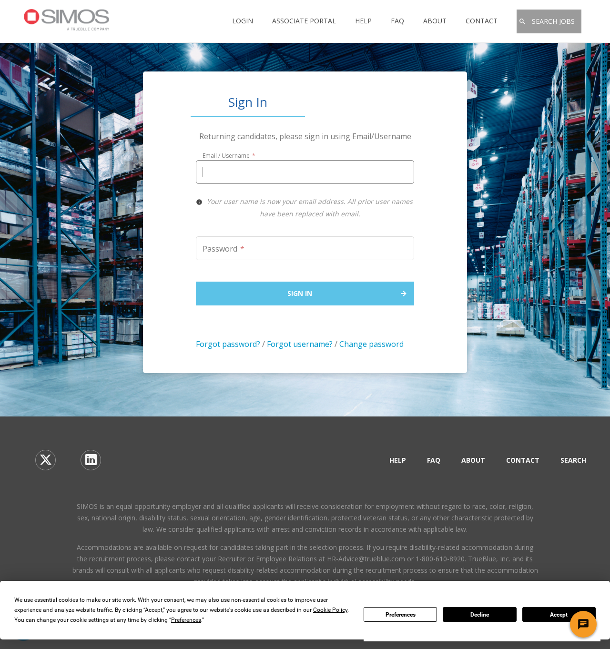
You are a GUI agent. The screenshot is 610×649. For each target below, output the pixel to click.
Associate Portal (304, 20)
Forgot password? (228, 344)
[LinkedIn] (91, 460)
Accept (559, 614)
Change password (371, 344)
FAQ (397, 20)
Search (573, 460)
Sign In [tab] (247, 103)
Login (242, 20)
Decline (479, 614)
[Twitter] (45, 460)
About (435, 20)
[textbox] (305, 172)
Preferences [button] (186, 620)
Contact (482, 20)
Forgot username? (300, 344)
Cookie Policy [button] (330, 610)
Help (363, 20)
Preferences (401, 614)
